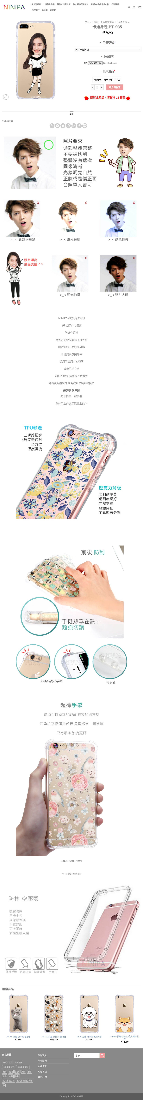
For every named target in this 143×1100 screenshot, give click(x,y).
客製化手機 (50, 4)
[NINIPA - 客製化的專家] (14, 7)
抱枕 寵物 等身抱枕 (81, 4)
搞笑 (23, 1071)
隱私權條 (42, 1071)
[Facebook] (79, 125)
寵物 (5, 1071)
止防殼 (45, 10)
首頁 (87, 22)
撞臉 (29, 1071)
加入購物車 (115, 87)
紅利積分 (42, 1055)
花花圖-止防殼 (9, 1081)
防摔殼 (35, 10)
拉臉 (17, 1071)
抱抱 (11, 1071)
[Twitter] (62, 125)
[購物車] (139, 7)
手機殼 (95, 22)
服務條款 (42, 1066)
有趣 (5, 1076)
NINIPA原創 (36, 4)
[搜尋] (129, 7)
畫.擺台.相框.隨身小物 (100, 4)
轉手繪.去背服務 (64, 4)
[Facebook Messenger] (57, 125)
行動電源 (115, 4)
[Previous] (2, 1021)
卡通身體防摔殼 (107, 22)
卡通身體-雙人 (23, 1067)
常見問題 (42, 1061)
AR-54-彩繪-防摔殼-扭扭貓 (18, 1036)
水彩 (11, 1076)
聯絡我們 (42, 1077)
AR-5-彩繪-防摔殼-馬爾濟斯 (89, 1036)
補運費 (53, 10)
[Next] (141, 1021)
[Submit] (102, 1055)
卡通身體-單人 (123, 22)
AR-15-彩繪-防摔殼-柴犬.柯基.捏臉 (124, 1037)
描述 (71, 114)
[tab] (71, 114)
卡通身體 (18, 1062)
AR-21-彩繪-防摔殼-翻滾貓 (54, 1036)
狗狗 (17, 1076)
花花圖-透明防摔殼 (24, 1081)
